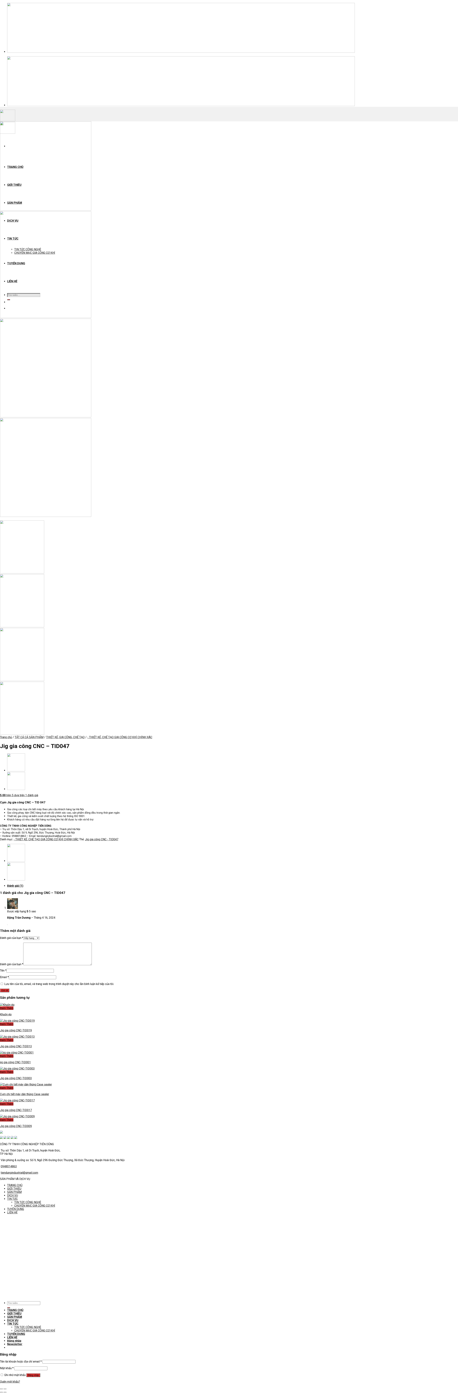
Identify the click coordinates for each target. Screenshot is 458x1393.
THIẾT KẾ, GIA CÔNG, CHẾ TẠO (65, 737)
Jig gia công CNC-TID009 (16, 1126)
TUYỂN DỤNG (15, 1209)
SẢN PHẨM (14, 1192)
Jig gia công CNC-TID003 (16, 1078)
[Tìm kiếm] (8, 1307)
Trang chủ (6, 737)
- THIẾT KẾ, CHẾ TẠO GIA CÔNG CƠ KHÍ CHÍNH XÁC (119, 737)
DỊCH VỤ (12, 1195)
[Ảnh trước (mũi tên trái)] (1, 1392)
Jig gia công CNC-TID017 (16, 1110)
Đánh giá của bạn (11, 938)
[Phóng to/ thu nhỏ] (5, 1388)
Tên (3, 970)
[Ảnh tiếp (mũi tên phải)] (5, 1392)
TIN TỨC (12, 1199)
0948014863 (9, 1166)
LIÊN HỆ (12, 1212)
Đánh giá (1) (15, 885)
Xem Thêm (6, 1008)
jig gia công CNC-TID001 (15, 1062)
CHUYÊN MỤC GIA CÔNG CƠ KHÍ (34, 1205)
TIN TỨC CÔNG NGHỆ (27, 1202)
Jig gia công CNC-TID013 (16, 1046)
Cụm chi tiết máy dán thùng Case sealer (24, 1094)
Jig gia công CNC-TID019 (16, 1030)
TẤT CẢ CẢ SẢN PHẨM (29, 737)
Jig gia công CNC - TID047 (101, 839)
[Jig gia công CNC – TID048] (16, 770)
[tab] (115, 885)
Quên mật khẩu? (10, 1381)
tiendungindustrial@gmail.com (19, 1172)
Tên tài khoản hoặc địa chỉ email (21, 1361)
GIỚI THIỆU (14, 1188)
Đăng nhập (33, 1375)
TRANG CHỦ (14, 1185)
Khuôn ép (6, 1014)
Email (4, 977)
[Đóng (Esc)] (1, 1388)
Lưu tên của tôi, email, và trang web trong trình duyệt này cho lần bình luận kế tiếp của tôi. (59, 984)
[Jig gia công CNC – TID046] (16, 789)
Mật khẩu (7, 1368)
